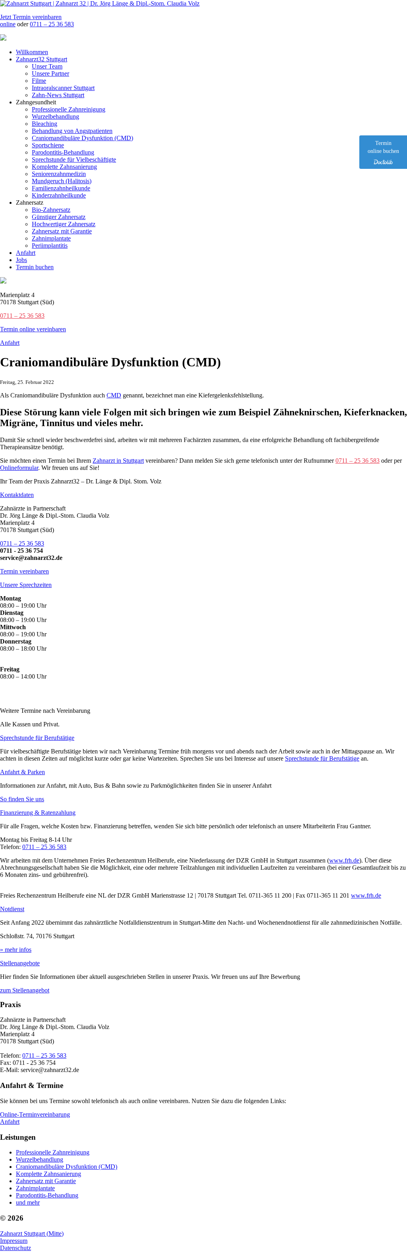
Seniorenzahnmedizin (59, 173)
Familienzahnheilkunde (61, 188)
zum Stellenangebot (24, 990)
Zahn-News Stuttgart (58, 95)
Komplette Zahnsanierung (64, 166)
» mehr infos (15, 949)
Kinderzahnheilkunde (59, 195)
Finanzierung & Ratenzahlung (38, 812)
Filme (39, 80)
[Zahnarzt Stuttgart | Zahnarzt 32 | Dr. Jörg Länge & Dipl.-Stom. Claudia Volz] (100, 3)
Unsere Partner (50, 73)
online (8, 24)
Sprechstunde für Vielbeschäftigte (74, 159)
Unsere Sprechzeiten (26, 584)
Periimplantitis (50, 245)
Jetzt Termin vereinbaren (31, 17)
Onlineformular (19, 467)
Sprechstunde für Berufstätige (37, 737)
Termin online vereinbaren (33, 329)
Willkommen (32, 52)
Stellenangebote (20, 963)
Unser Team (47, 66)
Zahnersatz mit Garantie (62, 231)
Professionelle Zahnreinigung (68, 109)
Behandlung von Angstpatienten (72, 130)
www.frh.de (344, 860)
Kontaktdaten (17, 494)
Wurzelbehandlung (55, 116)
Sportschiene (48, 145)
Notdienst (12, 909)
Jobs (21, 259)
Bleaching (44, 123)
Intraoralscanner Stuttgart (63, 87)
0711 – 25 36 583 (52, 24)
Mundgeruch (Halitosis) (61, 181)
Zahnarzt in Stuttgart (118, 460)
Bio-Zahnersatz (51, 209)
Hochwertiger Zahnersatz (63, 224)
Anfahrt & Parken (22, 772)
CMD (114, 395)
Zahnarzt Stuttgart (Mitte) (32, 1233)
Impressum (13, 1240)
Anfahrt (25, 252)
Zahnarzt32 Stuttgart (41, 59)
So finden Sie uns (22, 799)
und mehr (28, 1202)
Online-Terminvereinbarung (35, 1114)
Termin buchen (35, 267)
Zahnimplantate (51, 238)
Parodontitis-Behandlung (63, 152)
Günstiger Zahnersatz (58, 216)
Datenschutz (15, 1247)
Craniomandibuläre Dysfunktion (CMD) (82, 138)
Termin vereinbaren (24, 571)
